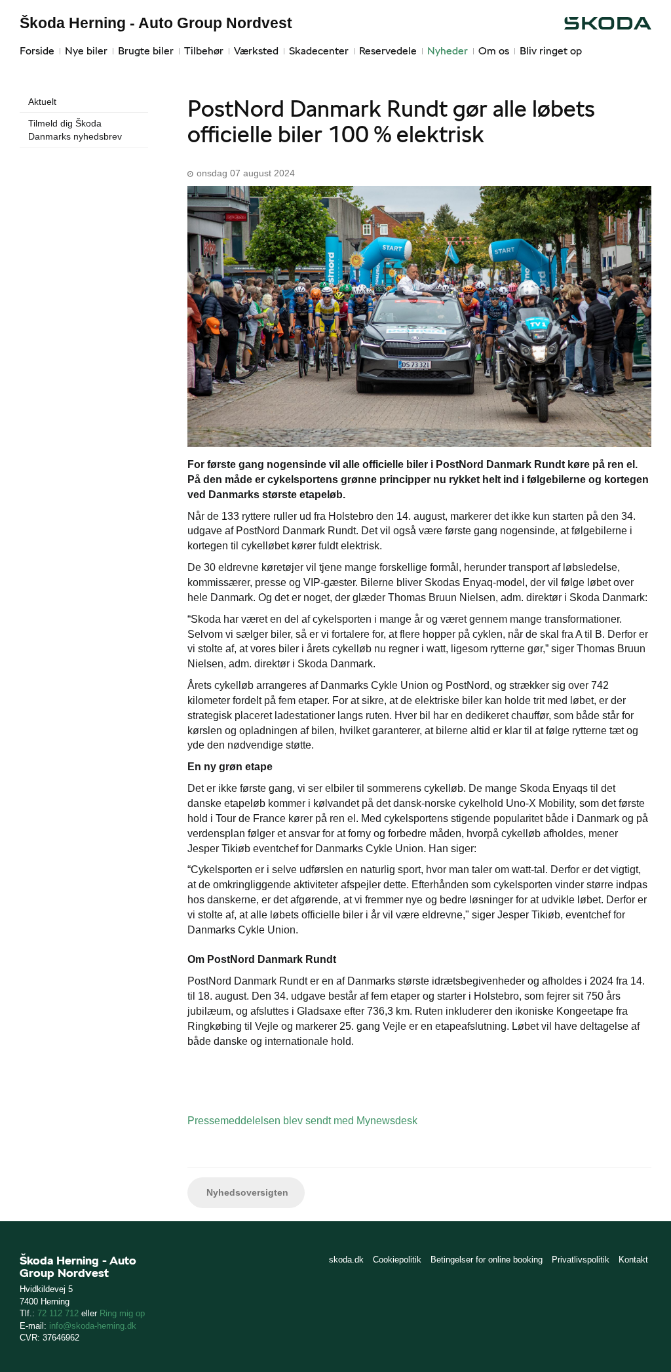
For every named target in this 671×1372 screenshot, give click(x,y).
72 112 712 (58, 1313)
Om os (493, 51)
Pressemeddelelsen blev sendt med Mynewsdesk (302, 1120)
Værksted (256, 51)
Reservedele (388, 51)
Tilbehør (203, 51)
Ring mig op (122, 1313)
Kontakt (633, 1259)
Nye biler (86, 51)
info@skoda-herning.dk (92, 1326)
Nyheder (447, 51)
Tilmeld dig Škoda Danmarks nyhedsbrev (75, 130)
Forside (37, 51)
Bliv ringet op (551, 51)
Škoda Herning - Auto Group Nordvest (156, 22)
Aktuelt (42, 101)
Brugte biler (146, 51)
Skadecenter (319, 51)
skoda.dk (346, 1259)
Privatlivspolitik (580, 1259)
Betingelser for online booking (487, 1259)
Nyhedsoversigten (246, 1192)
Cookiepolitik (397, 1259)
